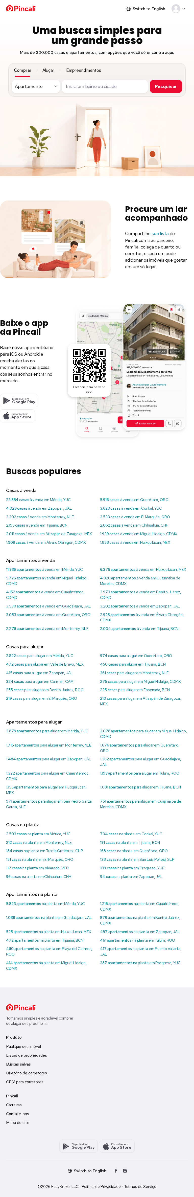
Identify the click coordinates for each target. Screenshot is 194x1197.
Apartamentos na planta (32, 894)
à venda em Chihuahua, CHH (134, 525)
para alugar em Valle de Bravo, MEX (45, 664)
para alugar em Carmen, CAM (40, 681)
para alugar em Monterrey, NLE (134, 672)
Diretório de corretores (26, 1073)
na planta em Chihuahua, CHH (38, 876)
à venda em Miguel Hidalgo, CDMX (138, 533)
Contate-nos (17, 1113)
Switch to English (149, 8)
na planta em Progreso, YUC (132, 868)
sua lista (160, 233)
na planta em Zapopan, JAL (131, 876)
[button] (179, 8)
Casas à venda (21, 490)
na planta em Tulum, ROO (137, 940)
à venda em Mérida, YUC (38, 499)
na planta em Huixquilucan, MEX (48, 931)
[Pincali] (21, 1007)
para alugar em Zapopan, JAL (39, 672)
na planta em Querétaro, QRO (134, 850)
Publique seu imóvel (23, 1046)
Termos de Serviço (140, 1186)
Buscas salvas (18, 1064)
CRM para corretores (24, 1082)
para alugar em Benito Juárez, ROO (45, 689)
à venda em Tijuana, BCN (36, 525)
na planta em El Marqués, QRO (39, 859)
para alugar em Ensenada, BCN (134, 689)
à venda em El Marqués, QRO (135, 517)
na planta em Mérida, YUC (38, 834)
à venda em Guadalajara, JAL (48, 606)
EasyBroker (61, 1186)
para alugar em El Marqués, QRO (41, 698)
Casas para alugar (25, 646)
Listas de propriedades (26, 1055)
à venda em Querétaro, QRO (134, 499)
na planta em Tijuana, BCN (130, 842)
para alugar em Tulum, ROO (139, 773)
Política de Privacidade (101, 1186)
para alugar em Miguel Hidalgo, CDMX (140, 681)
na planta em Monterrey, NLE (39, 842)
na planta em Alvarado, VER (37, 868)
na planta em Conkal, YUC (131, 834)
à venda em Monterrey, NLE (40, 517)
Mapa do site (17, 1122)
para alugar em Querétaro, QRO (136, 655)
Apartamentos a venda (30, 560)
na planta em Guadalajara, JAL (49, 917)
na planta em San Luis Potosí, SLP (137, 859)
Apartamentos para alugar (34, 722)
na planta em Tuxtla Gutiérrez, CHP (44, 850)
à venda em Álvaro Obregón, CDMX (46, 542)
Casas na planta (22, 824)
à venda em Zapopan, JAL (39, 508)
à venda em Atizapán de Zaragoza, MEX (49, 533)
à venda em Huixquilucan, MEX (135, 542)
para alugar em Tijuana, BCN (133, 664)
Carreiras (14, 1105)
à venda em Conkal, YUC (131, 508)
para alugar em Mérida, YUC (39, 655)
